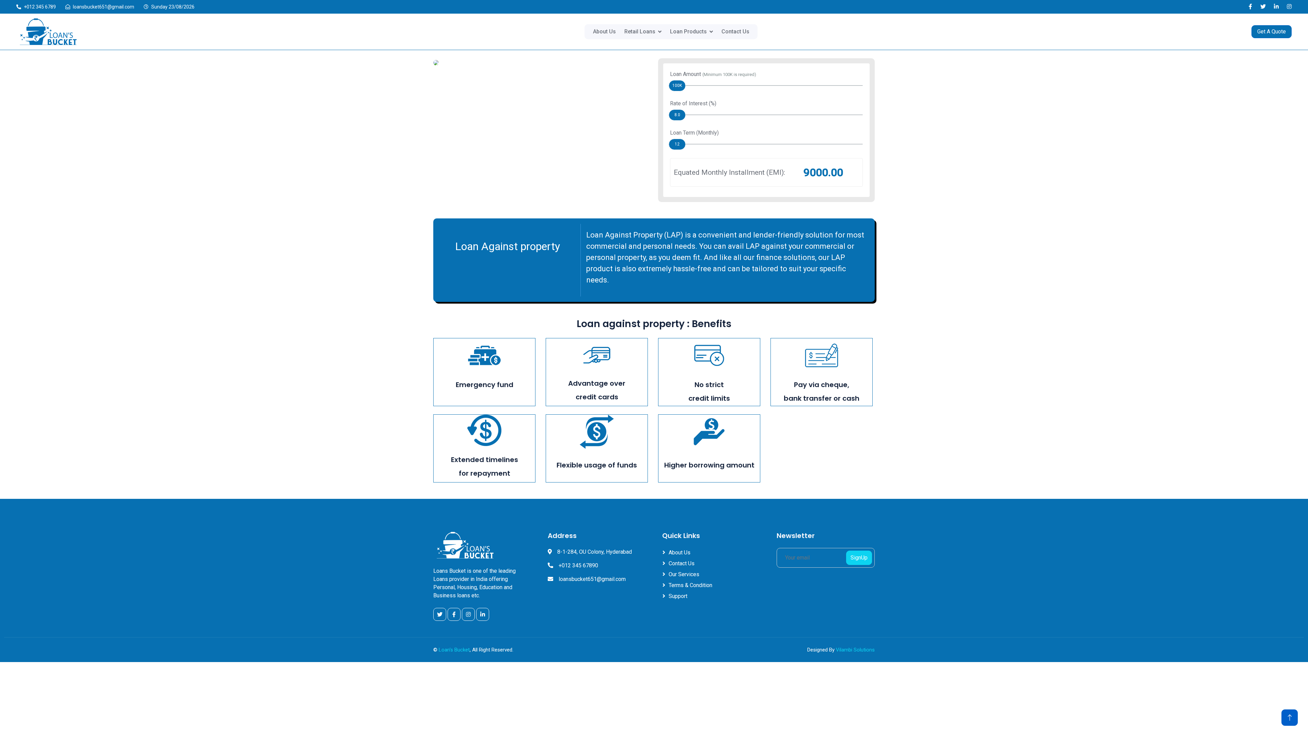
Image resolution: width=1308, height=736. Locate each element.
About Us (604, 31)
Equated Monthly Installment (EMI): (729, 172)
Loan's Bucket (454, 650)
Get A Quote (1271, 31)
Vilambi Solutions (855, 650)
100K (677, 85)
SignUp (859, 557)
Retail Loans (639, 31)
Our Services (684, 574)
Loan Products (688, 31)
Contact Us (735, 31)
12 (677, 144)
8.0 (677, 114)
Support (678, 596)
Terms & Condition (690, 585)
